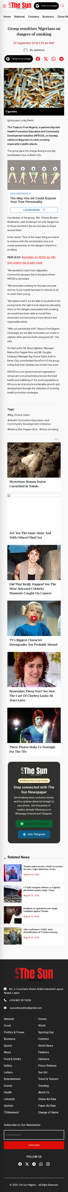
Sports (8, 1045)
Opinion (8, 1105)
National (19, 16)
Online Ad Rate (47, 1099)
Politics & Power (14, 1032)
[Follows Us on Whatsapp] (53, 58)
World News (45, 1045)
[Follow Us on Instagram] (48, 1164)
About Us (43, 1092)
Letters (8, 1072)
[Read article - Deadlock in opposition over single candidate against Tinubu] (13, 914)
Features (43, 1052)
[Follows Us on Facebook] (38, 58)
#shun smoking (48, 429)
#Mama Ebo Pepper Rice (22, 429)
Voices (42, 1019)
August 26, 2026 (31, 874)
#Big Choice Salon (18, 415)
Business (48, 16)
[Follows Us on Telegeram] (61, 58)
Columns (33, 16)
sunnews (39, 50)
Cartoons (43, 1059)
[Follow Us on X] (27, 1164)
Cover (7, 1025)
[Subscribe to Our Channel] (34, 1164)
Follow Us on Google (49, 6)
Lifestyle (9, 1099)
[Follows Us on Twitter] (46, 58)
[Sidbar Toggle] (4, 6)
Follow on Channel (36, 823)
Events (8, 1085)
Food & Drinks (12, 1059)
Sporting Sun (46, 1032)
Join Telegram (36, 834)
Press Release (47, 1065)
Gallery (8, 1065)
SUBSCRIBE (34, 1145)
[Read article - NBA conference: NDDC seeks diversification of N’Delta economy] (13, 935)
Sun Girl (42, 1072)
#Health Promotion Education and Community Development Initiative (29, 422)
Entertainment (12, 1079)
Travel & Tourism (48, 1079)
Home (7, 16)
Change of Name (48, 1112)
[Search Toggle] (62, 5)
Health (8, 1092)
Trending (43, 1085)
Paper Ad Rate (47, 1105)
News (7, 1052)
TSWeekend (11, 1112)
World (41, 1025)
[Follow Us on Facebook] (20, 1164)
